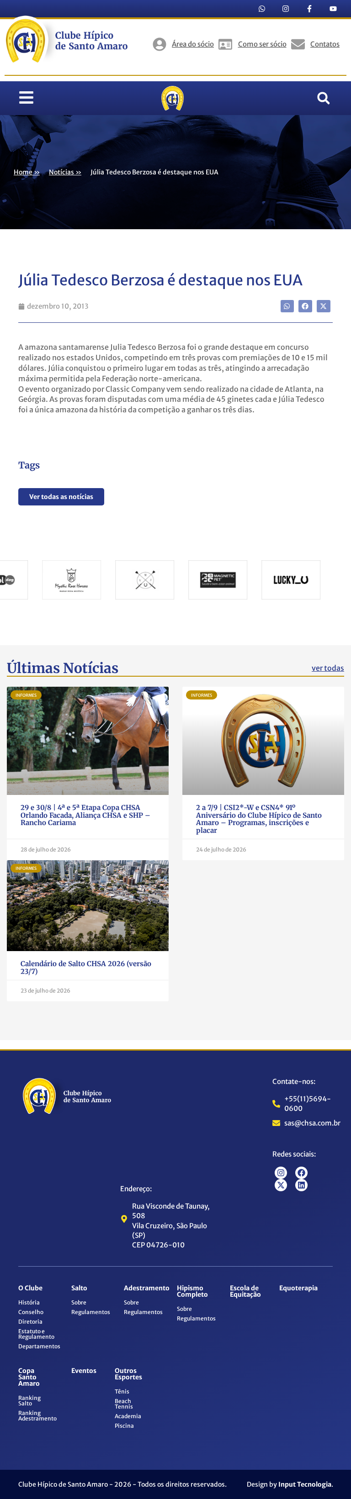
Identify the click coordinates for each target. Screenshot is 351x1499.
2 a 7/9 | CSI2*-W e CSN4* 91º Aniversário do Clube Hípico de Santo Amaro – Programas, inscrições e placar (259, 819)
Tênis (122, 1391)
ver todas (328, 668)
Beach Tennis (124, 1404)
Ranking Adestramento (37, 1416)
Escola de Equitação (245, 1291)
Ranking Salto (29, 1400)
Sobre (78, 1302)
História (29, 1302)
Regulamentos (90, 1312)
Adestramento (147, 1288)
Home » (27, 172)
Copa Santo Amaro (29, 1377)
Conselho (30, 1312)
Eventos (83, 1371)
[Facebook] (301, 1173)
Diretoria (30, 1321)
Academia (128, 1416)
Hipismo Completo (192, 1291)
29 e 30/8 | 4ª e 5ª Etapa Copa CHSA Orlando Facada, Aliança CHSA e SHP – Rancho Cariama (85, 815)
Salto (79, 1288)
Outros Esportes (128, 1374)
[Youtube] (333, 8)
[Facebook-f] (309, 8)
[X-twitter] (281, 1185)
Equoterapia (298, 1288)
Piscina (124, 1425)
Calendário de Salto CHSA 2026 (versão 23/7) (86, 967)
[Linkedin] (301, 1185)
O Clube (30, 1288)
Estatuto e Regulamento (36, 1334)
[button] (323, 98)
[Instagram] (285, 8)
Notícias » (65, 172)
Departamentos (39, 1346)
